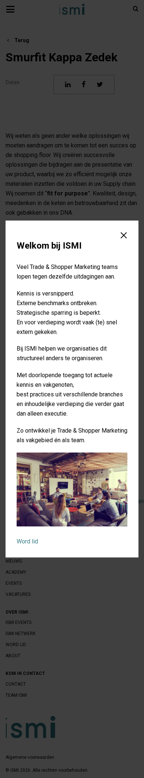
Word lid (27, 541)
